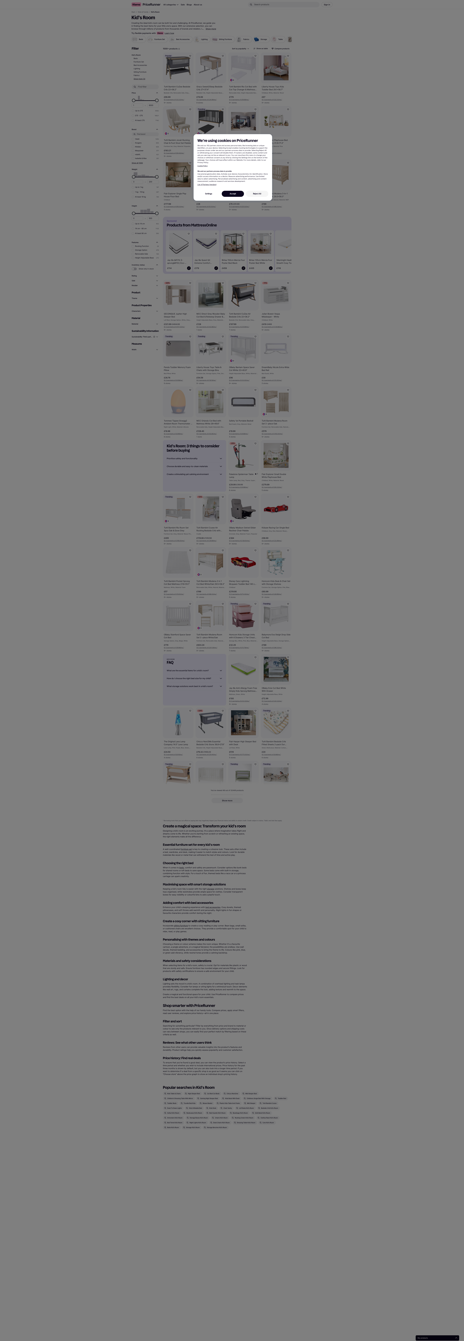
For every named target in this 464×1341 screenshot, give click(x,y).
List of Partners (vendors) (206, 185)
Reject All (257, 194)
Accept (233, 194)
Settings (208, 194)
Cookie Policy (202, 166)
